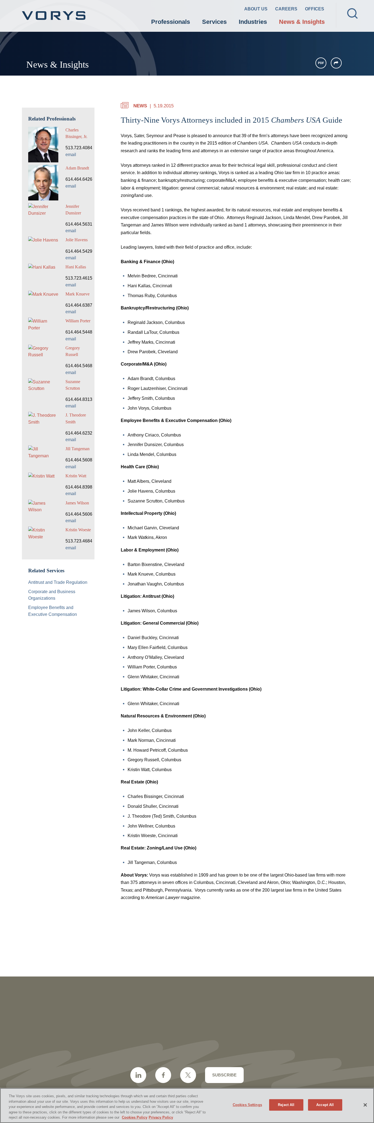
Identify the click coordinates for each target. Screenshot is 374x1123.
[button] (336, 63)
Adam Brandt (77, 168)
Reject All (286, 1105)
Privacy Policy (161, 1117)
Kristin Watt (75, 475)
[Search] (352, 13)
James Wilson (77, 503)
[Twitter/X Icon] (188, 1075)
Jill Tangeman (77, 448)
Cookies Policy (134, 1117)
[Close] (365, 1105)
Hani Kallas (75, 267)
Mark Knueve (77, 294)
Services (214, 21)
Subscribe (224, 1075)
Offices (314, 9)
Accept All (325, 1105)
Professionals (170, 21)
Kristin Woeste (78, 529)
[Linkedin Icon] (138, 1075)
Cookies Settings (247, 1105)
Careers (286, 9)
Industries (253, 21)
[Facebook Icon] (163, 1075)
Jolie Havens (76, 239)
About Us (255, 9)
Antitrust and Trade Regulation (57, 582)
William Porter (77, 320)
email (70, 154)
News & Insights (302, 21)
